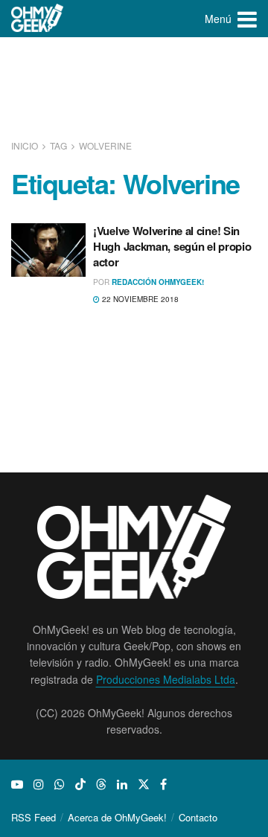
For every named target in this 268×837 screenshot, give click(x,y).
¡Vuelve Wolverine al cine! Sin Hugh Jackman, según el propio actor (172, 246)
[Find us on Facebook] (163, 784)
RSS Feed (33, 817)
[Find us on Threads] (101, 784)
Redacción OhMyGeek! (158, 282)
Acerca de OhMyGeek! (117, 817)
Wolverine (105, 145)
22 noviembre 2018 (139, 299)
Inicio (25, 145)
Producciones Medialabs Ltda (165, 679)
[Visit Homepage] (37, 18)
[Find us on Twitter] (144, 784)
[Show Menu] (247, 18)
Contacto (198, 817)
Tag (58, 145)
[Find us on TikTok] (80, 784)
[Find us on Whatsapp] (59, 784)
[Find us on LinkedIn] (122, 784)
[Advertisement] (134, 89)
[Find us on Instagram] (39, 784)
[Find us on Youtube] (17, 784)
